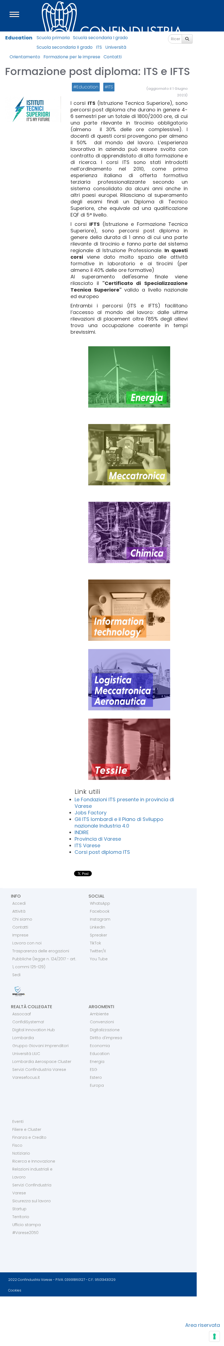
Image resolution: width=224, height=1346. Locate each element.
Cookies (14, 1290)
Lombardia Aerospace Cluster (41, 1061)
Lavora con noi (27, 943)
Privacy (13, 1303)
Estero (96, 1077)
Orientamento (25, 57)
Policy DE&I (129, 1303)
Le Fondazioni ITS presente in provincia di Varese (124, 802)
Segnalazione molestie (31, 1314)
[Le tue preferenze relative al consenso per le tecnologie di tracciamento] (214, 1336)
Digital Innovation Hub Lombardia (33, 1034)
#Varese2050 (25, 1232)
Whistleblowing (134, 1314)
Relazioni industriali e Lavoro (32, 1173)
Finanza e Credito (29, 1137)
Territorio (20, 1217)
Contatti (113, 57)
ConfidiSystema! (28, 1022)
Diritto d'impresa (106, 1038)
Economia (100, 1045)
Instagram (100, 919)
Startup (19, 1209)
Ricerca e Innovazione (33, 1161)
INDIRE (82, 832)
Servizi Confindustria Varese (39, 1069)
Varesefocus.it (26, 1077)
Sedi (16, 975)
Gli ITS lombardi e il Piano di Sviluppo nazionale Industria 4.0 (119, 822)
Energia (97, 1061)
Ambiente (99, 1014)
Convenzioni (102, 1022)
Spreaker (98, 935)
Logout (12, 1339)
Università (115, 47)
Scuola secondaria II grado (65, 47)
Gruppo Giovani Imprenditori (40, 1045)
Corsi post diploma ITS (102, 852)
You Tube (99, 959)
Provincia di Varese (98, 838)
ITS (99, 47)
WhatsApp (100, 903)
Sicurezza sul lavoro (31, 1201)
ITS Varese (87, 845)
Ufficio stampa (26, 1224)
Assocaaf (21, 1014)
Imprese (20, 935)
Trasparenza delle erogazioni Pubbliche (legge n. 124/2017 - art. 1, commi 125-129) (44, 959)
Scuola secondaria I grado (100, 37)
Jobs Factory (91, 812)
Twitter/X (98, 951)
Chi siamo (22, 919)
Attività (18, 911)
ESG (93, 1069)
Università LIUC (26, 1053)
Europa (97, 1085)
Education (18, 37)
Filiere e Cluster (26, 1129)
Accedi (19, 903)
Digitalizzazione (105, 1030)
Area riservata (202, 1325)
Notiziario (21, 1153)
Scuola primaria (53, 37)
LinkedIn (97, 927)
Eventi (17, 1121)
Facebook (100, 911)
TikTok (95, 943)
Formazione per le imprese (71, 57)
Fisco (17, 1145)
